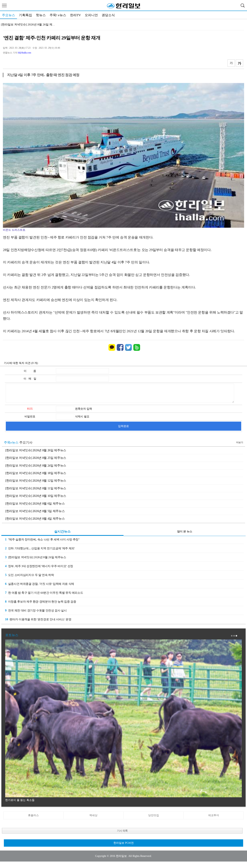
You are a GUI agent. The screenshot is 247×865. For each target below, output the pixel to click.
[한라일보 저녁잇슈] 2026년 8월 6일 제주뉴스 (35, 503)
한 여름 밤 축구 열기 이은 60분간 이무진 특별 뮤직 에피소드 (44, 592)
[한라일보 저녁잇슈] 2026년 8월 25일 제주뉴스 (35, 457)
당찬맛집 (153, 815)
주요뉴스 (8, 15)
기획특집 (25, 15)
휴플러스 (33, 815)
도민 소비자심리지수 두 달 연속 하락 (29, 575)
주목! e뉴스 (58, 15)
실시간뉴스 (62, 531)
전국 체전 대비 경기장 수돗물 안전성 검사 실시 (36, 610)
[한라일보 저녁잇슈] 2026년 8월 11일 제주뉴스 (35, 488)
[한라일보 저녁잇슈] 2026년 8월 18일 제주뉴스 (35, 473)
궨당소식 (108, 15)
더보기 (239, 442)
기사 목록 (122, 830)
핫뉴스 (41, 15)
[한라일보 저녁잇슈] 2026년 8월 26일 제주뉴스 (35, 450)
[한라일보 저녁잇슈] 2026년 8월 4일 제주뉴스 (35, 518)
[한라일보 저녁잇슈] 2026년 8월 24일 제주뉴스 (35, 465)
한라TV (75, 15)
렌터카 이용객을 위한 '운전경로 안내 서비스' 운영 (38, 619)
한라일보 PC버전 (123, 842)
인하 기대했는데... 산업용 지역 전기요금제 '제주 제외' (40, 548)
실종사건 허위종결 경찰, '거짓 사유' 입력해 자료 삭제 (39, 583)
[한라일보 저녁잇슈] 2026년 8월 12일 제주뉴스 (35, 480)
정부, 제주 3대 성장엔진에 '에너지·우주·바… (29, 24)
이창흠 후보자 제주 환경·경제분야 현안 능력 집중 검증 (40, 601)
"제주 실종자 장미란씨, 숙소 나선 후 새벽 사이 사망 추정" (42, 539)
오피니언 (91, 15)
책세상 (93, 815)
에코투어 (213, 815)
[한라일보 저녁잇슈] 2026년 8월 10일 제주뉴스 (35, 495)
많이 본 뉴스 (184, 531)
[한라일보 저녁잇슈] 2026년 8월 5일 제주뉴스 (35, 511)
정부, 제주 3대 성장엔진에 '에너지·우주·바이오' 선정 (39, 566)
